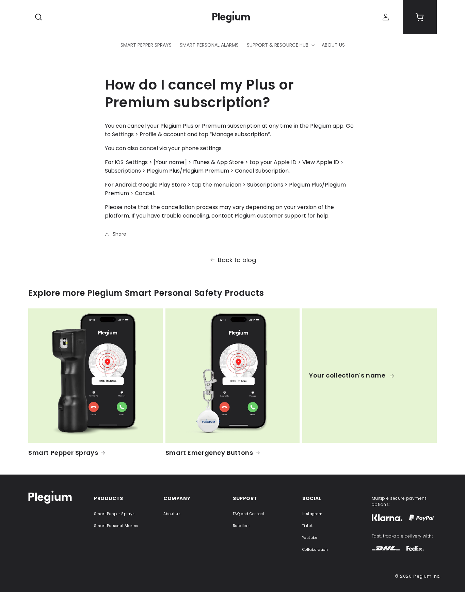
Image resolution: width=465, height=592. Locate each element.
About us (171, 513)
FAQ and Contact (248, 513)
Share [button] (119, 233)
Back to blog (237, 260)
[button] (38, 17)
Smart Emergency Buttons (209, 453)
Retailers (241, 525)
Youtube (310, 537)
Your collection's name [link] (348, 375)
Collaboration (315, 549)
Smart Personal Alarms (116, 525)
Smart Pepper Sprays (63, 453)
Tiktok (307, 525)
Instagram (312, 513)
